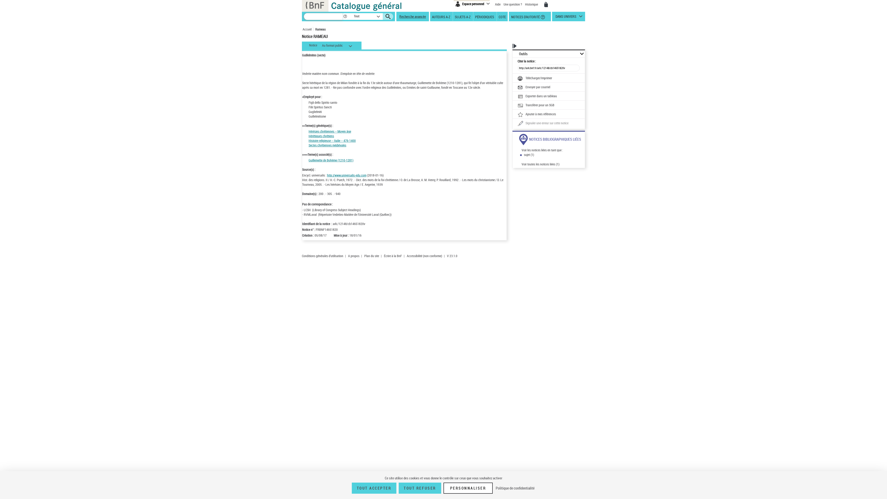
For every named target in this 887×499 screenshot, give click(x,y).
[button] (345, 16)
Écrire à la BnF (393, 256)
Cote (502, 16)
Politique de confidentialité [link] (515, 488)
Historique (532, 4)
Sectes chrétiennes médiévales (327, 145)
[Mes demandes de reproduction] (546, 4)
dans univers (566, 17)
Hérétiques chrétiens (321, 136)
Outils (523, 54)
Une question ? (513, 4)
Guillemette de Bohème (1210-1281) (331, 160)
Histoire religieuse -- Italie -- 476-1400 (332, 140)
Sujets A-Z (463, 16)
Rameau (320, 29)
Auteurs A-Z (441, 16)
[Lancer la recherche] (388, 16)
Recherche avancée (412, 16)
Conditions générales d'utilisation (322, 256)
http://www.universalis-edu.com (346, 175)
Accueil (307, 29)
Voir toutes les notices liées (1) (540, 164)
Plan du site (371, 256)
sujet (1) (529, 154)
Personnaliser (468, 488)
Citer (527, 61)
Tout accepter (374, 488)
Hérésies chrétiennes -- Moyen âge (330, 131)
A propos (353, 256)
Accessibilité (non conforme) (424, 256)
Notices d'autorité (525, 16)
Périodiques (484, 16)
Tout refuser (420, 488)
